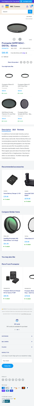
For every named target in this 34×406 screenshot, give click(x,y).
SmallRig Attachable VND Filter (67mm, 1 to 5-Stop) (11, 239)
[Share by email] (31, 62)
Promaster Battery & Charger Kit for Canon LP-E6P (12, 291)
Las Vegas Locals (27, 1)
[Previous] (14, 39)
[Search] (30, 11)
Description (6, 129)
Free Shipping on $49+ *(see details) (10, 1)
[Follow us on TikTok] (19, 380)
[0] (31, 6)
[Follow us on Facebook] (3, 380)
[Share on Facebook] (21, 62)
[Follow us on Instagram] (9, 380)
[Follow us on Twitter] (6, 380)
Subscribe (7, 366)
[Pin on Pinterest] (24, 62)
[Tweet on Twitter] (28, 62)
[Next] (19, 39)
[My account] (27, 6)
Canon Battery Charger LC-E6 (12, 193)
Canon (5, 191)
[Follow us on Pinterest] (13, 380)
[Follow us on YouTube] (16, 380)
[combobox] (15, 11)
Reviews (20, 129)
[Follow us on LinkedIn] (23, 380)
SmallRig (6, 236)
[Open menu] (2, 6)
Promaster (5, 48)
